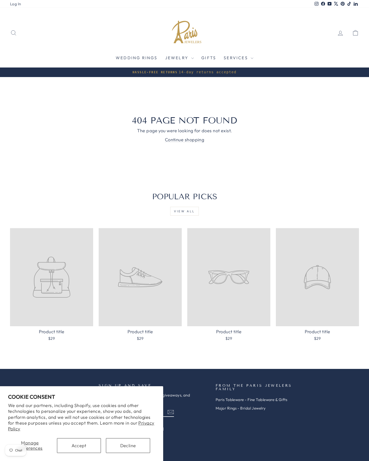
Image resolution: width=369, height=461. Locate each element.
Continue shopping (184, 140)
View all (184, 211)
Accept (79, 445)
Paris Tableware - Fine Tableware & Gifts (251, 399)
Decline (128, 445)
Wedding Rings (137, 57)
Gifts (208, 57)
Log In (15, 4)
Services (237, 57)
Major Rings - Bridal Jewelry (241, 408)
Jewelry (177, 57)
